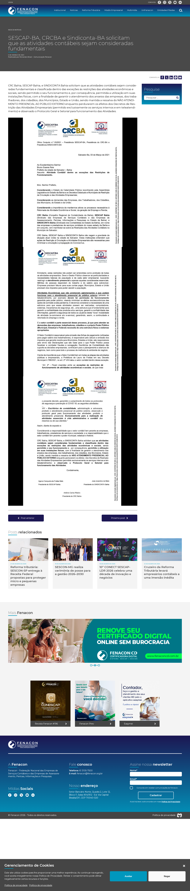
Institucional (60, 10)
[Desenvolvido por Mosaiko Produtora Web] (179, 815)
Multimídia (132, 10)
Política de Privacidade (50, 875)
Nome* (133, 770)
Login (10, 2)
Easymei (128, 723)
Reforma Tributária (91, 10)
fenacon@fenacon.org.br (90, 773)
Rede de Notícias (14, 30)
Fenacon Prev (86, 723)
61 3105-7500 (86, 770)
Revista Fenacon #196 (46, 723)
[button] (184, 865)
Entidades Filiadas (166, 10)
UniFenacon (147, 10)
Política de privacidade (16, 885)
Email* (133, 779)
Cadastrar (156, 795)
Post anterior (27, 518)
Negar (167, 876)
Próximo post (118, 518)
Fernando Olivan (25, 57)
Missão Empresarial (113, 10)
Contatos (152, 2)
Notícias (74, 10)
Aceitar (128, 876)
